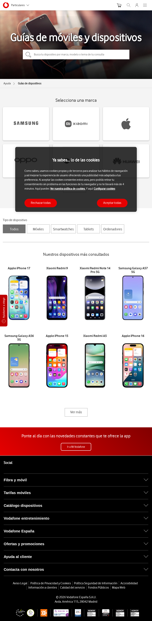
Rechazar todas (41, 203)
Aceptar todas (112, 203)
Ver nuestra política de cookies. (67, 189)
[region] (76, 179)
